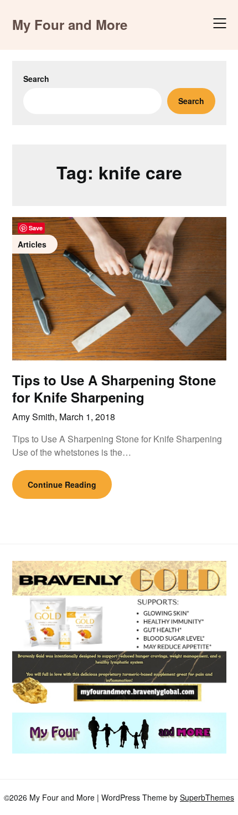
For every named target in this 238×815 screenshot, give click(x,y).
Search (36, 78)
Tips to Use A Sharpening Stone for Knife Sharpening (114, 388)
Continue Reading (62, 484)
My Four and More (69, 24)
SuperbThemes (207, 797)
